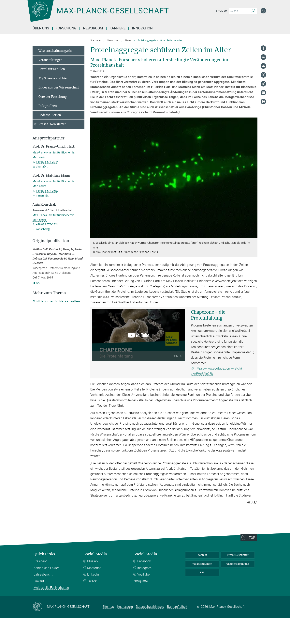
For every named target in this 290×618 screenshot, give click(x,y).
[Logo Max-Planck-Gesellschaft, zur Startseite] (98, 14)
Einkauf (39, 581)
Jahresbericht (43, 574)
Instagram (144, 568)
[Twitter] (263, 75)
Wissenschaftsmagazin (55, 51)
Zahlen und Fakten (47, 568)
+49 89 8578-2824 (47, 224)
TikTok (92, 581)
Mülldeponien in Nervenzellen (56, 301)
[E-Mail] (263, 93)
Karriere (117, 28)
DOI (38, 283)
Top (252, 538)
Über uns (41, 28)
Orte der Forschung (52, 97)
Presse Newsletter (238, 554)
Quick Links (44, 554)
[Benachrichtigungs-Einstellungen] (263, 10)
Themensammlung (237, 563)
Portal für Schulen (51, 69)
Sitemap (108, 607)
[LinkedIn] (263, 57)
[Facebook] (263, 48)
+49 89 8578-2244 (47, 161)
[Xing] (263, 84)
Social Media (95, 554)
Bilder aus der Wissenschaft (58, 87)
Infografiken (47, 106)
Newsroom (93, 28)
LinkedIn (93, 574)
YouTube (143, 574)
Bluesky (92, 561)
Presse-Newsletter (52, 124)
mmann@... (43, 195)
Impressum (125, 607)
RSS (202, 572)
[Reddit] (263, 66)
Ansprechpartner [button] (49, 138)
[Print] (263, 101)
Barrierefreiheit (177, 607)
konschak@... (44, 229)
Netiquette (141, 581)
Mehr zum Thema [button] (49, 293)
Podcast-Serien (49, 115)
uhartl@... (42, 166)
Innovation (142, 28)
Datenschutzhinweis (150, 607)
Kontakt (202, 554)
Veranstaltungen (50, 60)
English (221, 10)
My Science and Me (52, 78)
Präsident (40, 561)
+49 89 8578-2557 (47, 190)
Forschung (66, 28)
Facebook (144, 561)
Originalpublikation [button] (51, 241)
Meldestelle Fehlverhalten (51, 588)
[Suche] (253, 11)
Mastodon (94, 568)
